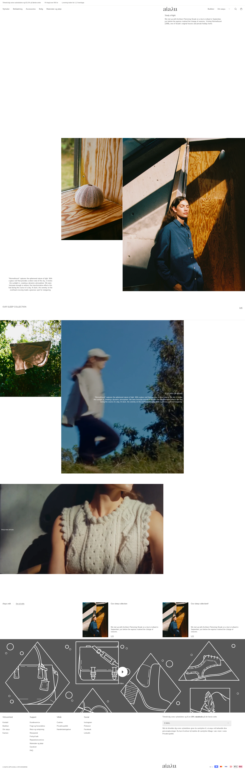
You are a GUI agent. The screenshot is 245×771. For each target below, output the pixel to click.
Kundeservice (35, 722)
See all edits (20, 604)
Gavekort (33, 747)
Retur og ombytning (37, 729)
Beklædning (17, 9)
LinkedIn (87, 733)
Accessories (31, 9)
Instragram (88, 722)
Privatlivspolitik (62, 726)
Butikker (211, 9)
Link (240, 308)
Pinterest (87, 726)
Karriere (5, 733)
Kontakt (5, 722)
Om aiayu (221, 9)
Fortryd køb (34, 736)
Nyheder (6, 9)
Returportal (34, 733)
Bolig (41, 9)
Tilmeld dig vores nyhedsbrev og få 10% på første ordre (22, 3)
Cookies (60, 722)
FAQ (31, 750)
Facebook (87, 729)
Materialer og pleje (54, 9)
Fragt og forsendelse (37, 726)
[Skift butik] (230, 9)
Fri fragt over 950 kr (51, 3)
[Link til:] (95, 619)
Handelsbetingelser (64, 729)
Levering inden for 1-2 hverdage (73, 3)
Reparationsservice (37, 740)
